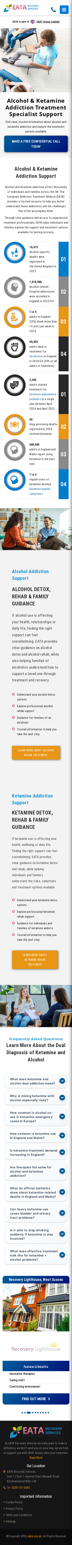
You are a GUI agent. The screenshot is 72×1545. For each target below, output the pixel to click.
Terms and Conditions (19, 1515)
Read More (36, 1457)
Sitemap (11, 1521)
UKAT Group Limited (47, 21)
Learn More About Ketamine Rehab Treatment (35, 959)
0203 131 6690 (21, 1487)
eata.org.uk (34, 1536)
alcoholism (36, 356)
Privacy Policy (14, 1508)
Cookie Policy (14, 1502)
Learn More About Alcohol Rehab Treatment (36, 753)
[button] (22, 1412)
